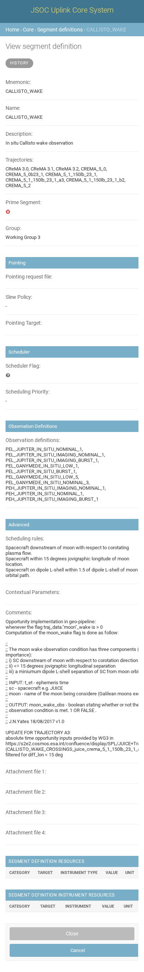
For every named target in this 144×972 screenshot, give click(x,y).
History (19, 63)
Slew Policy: (19, 297)
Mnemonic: (18, 82)
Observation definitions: (33, 440)
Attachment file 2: (26, 792)
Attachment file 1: (26, 771)
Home (12, 30)
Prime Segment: (23, 202)
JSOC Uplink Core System (72, 10)
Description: (19, 134)
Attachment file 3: (26, 812)
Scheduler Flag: (23, 366)
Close (72, 933)
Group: (13, 228)
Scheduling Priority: (27, 392)
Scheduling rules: (25, 538)
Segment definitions (60, 30)
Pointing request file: (29, 277)
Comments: (19, 612)
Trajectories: (19, 160)
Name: (13, 108)
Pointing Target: (24, 323)
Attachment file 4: (26, 833)
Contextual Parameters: (33, 592)
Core (28, 30)
